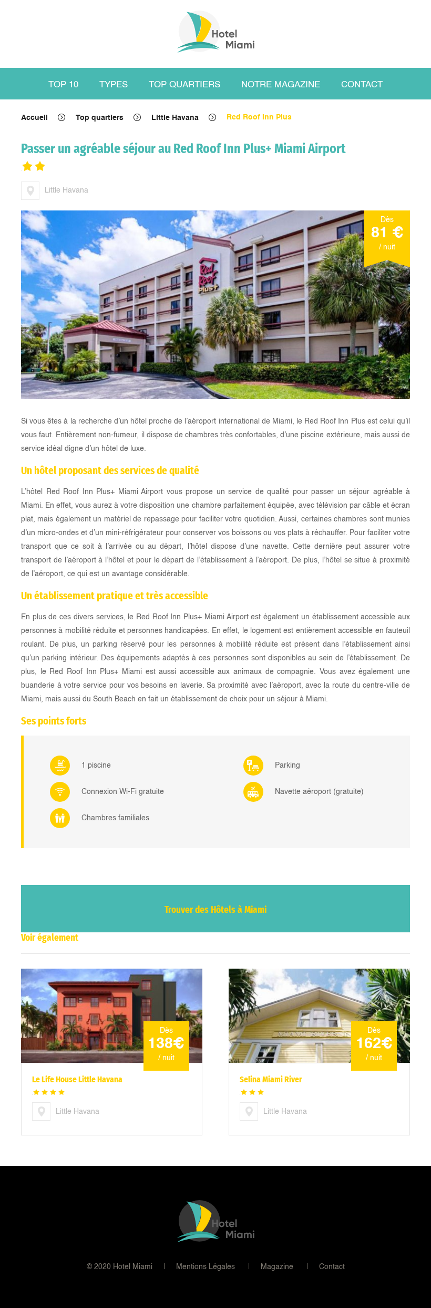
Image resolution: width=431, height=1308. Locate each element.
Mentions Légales (205, 1267)
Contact (362, 85)
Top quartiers (184, 85)
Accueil (34, 118)
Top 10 (63, 85)
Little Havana (175, 118)
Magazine (277, 1267)
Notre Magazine (280, 85)
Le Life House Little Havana (77, 1079)
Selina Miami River (271, 1079)
